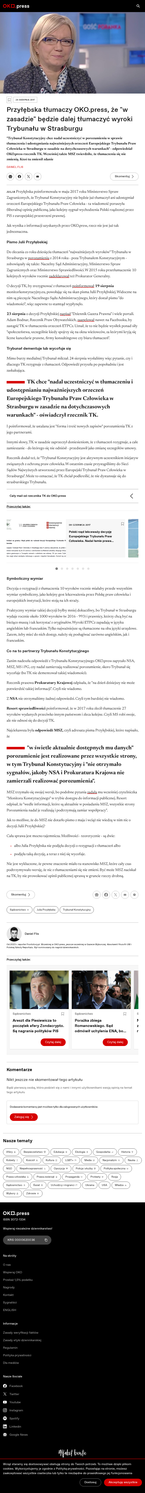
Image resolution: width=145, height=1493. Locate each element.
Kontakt (8, 1295)
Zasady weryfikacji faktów (20, 1333)
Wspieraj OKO (12, 1272)
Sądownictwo (22, 1014)
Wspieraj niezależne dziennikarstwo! (27, 1229)
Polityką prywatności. (70, 1469)
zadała (92, 792)
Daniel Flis (32, 934)
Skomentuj (122, 176)
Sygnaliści (10, 1303)
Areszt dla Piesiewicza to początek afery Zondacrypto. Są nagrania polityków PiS (38, 1026)
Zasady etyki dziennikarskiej (22, 1340)
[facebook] (106, 895)
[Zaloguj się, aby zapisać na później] (63, 1014)
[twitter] (116, 895)
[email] (125, 895)
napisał (65, 314)
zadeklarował (59, 276)
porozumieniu (38, 258)
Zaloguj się (21, 1117)
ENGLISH (9, 1310)
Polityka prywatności (17, 1355)
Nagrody (9, 1287)
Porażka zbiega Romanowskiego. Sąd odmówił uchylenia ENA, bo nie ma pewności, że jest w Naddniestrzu (99, 1026)
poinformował (83, 286)
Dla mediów (11, 1363)
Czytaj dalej (53, 1042)
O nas (7, 1265)
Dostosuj (90, 1482)
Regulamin (10, 1348)
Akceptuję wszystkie (123, 1482)
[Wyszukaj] (138, 6)
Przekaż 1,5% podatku (18, 1280)
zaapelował (85, 320)
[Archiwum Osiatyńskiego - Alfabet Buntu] (73, 1453)
